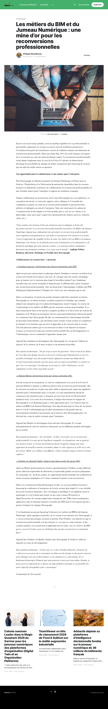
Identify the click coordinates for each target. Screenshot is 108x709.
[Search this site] (75, 4)
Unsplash (64, 134)
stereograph (21, 19)
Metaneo (7, 692)
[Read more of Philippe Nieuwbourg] (19, 55)
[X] (51, 692)
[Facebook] (55, 692)
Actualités (44, 5)
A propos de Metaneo (28, 5)
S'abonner (98, 5)
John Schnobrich (52, 134)
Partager (87, 55)
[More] (52, 4)
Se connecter (84, 5)
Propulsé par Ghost (97, 692)
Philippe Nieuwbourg (32, 54)
